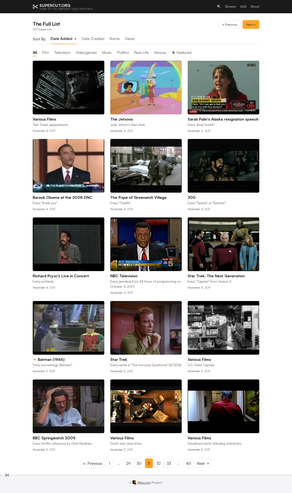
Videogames (86, 52)
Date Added (64, 38)
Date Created (93, 38)
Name (114, 38)
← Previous (92, 463)
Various (160, 52)
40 (188, 463)
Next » (251, 24)
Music (107, 52)
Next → (203, 463)
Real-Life (141, 52)
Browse (230, 6)
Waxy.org (143, 482)
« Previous (229, 24)
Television (62, 52)
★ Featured (181, 52)
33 (169, 463)
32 (158, 463)
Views (130, 38)
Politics (123, 52)
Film (45, 52)
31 (148, 463)
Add (243, 6)
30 (139, 463)
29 (128, 463)
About (255, 6)
